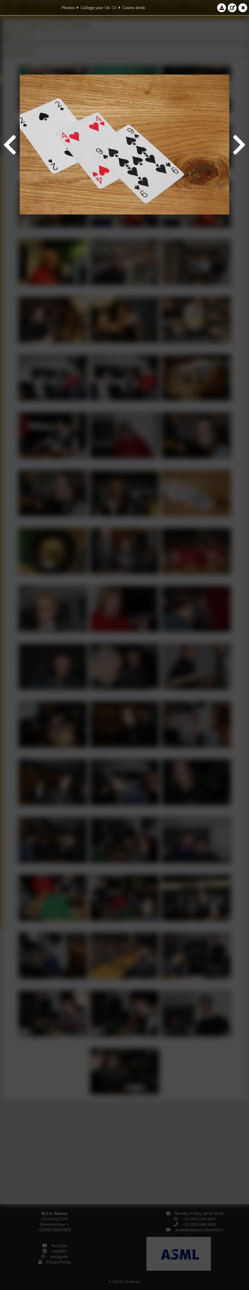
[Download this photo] (221, 7)
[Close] (242, 7)
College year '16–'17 (99, 7)
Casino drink (134, 7)
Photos (68, 7)
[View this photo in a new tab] (232, 7)
